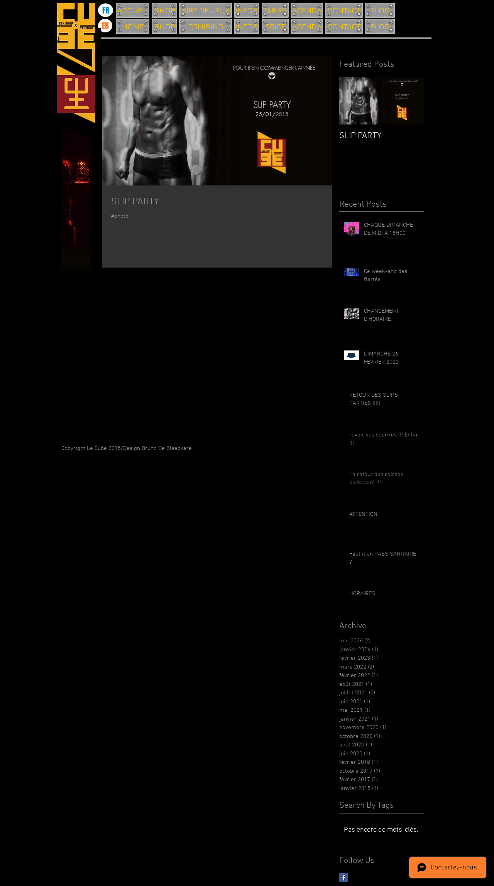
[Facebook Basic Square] (343, 877)
